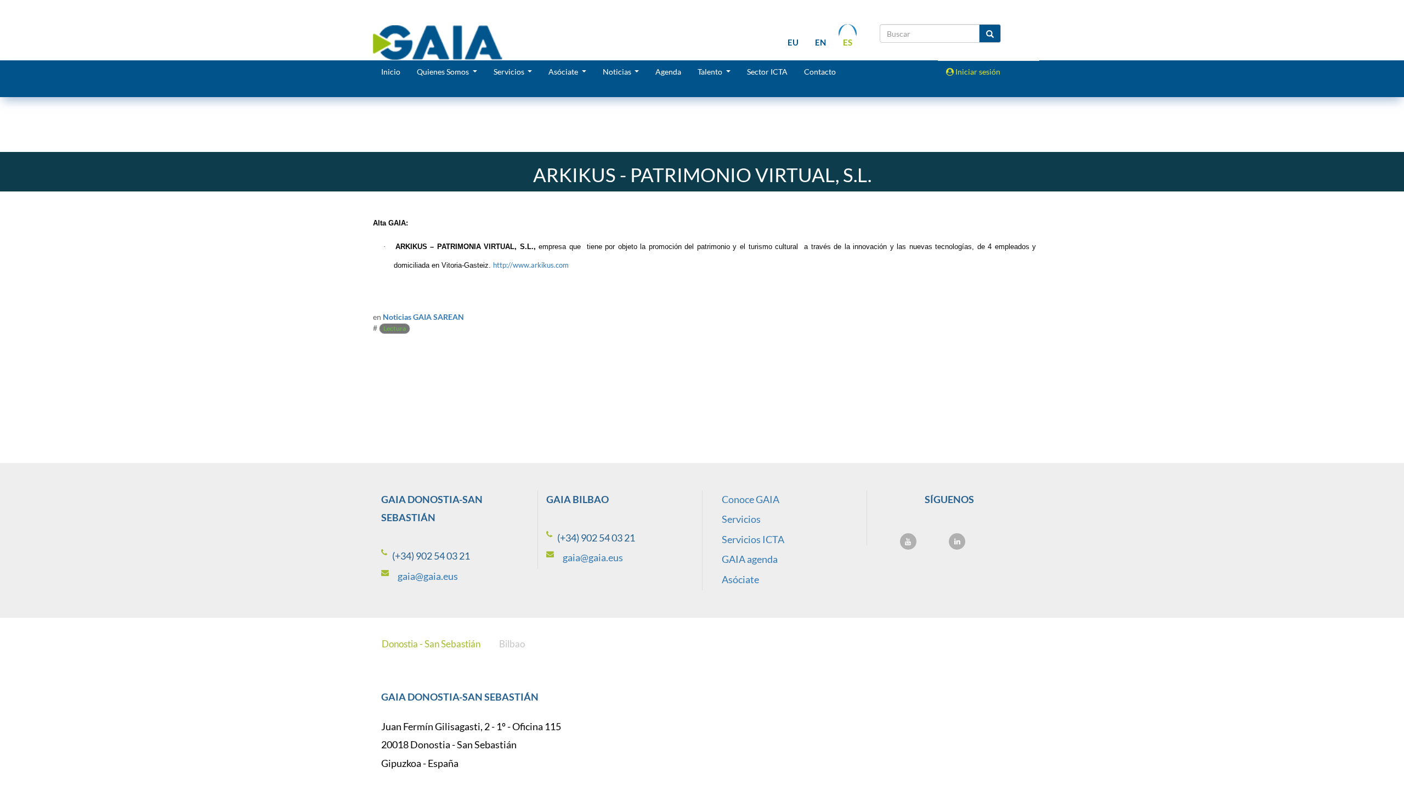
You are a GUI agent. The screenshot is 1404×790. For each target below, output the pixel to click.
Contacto (820, 71)
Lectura (394, 328)
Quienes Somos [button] (444, 71)
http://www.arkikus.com (531, 265)
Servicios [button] (510, 71)
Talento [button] (711, 71)
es (847, 42)
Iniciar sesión (977, 71)
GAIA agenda (750, 559)
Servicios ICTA (753, 539)
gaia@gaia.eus (428, 576)
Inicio (390, 71)
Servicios (741, 519)
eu (793, 42)
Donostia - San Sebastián (431, 644)
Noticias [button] (618, 71)
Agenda (668, 71)
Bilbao (512, 644)
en (820, 42)
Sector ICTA (767, 71)
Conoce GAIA (750, 499)
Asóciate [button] (564, 71)
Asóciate (740, 579)
